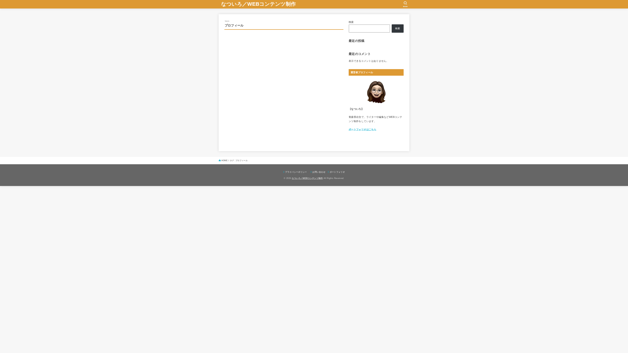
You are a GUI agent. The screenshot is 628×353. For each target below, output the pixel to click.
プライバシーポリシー (296, 172)
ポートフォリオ (337, 172)
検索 (351, 22)
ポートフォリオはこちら (362, 129)
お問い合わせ (318, 172)
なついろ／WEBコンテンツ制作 (258, 4)
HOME (224, 160)
